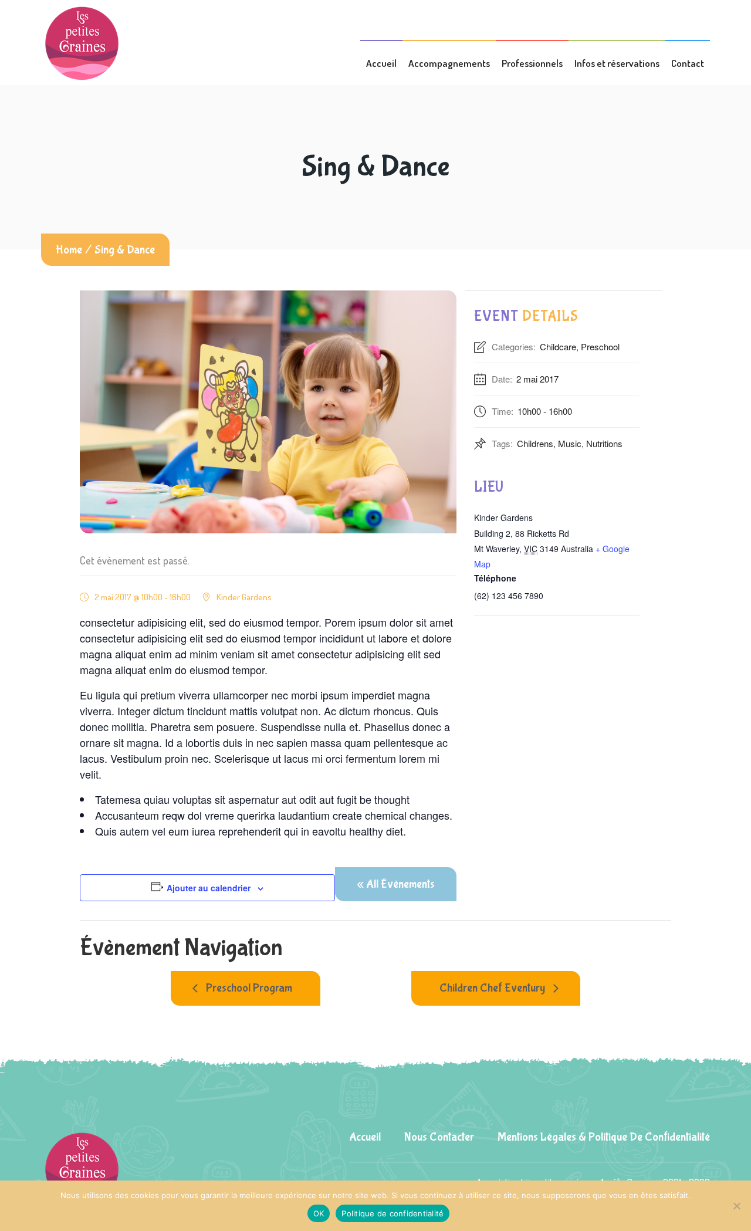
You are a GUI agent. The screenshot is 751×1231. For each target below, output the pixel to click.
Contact (687, 63)
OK (318, 1213)
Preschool (600, 346)
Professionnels (532, 63)
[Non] (736, 1206)
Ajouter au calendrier (209, 888)
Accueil (381, 63)
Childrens (535, 443)
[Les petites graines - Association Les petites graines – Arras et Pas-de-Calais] (82, 42)
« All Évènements (396, 884)
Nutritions (604, 443)
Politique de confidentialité (392, 1213)
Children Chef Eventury (493, 988)
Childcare (558, 346)
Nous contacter (439, 1137)
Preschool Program (248, 988)
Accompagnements (449, 63)
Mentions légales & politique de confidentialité (604, 1137)
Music (569, 443)
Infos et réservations (616, 63)
